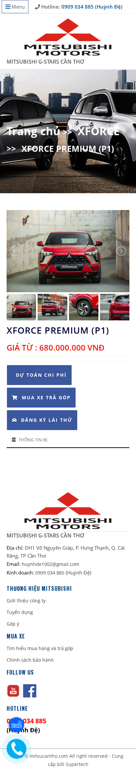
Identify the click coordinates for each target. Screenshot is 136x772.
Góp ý (13, 624)
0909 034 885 (50, 573)
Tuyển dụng (20, 612)
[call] (15, 747)
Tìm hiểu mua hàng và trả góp (40, 648)
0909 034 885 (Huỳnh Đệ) (91, 6)
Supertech (77, 764)
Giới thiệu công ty (26, 600)
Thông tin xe (33, 440)
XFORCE (98, 131)
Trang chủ (33, 131)
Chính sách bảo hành (30, 660)
